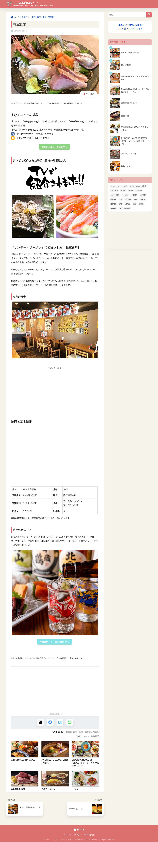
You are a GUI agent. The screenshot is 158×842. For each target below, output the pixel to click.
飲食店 (96, 732)
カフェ (123, 190)
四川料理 (128, 199)
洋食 (120, 204)
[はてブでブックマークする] (60, 722)
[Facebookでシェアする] (50, 722)
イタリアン (114, 190)
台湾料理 (113, 199)
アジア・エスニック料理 (138, 186)
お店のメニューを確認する (54, 146)
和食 (120, 199)
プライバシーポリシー (72, 834)
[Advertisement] (55, 390)
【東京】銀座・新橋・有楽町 (78, 732)
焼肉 (134, 204)
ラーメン (125, 195)
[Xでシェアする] (40, 722)
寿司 (135, 199)
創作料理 (143, 195)
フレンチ (139, 190)
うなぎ (124, 186)
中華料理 (134, 195)
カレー (130, 190)
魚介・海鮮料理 (92, 736)
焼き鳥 (127, 204)
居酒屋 (142, 199)
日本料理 (113, 204)
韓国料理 (113, 208)
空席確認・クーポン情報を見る (54, 641)
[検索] (149, 14)
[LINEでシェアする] (69, 722)
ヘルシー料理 (114, 195)
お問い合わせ (89, 834)
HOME (80, 829)
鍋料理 (141, 204)
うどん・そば (114, 186)
